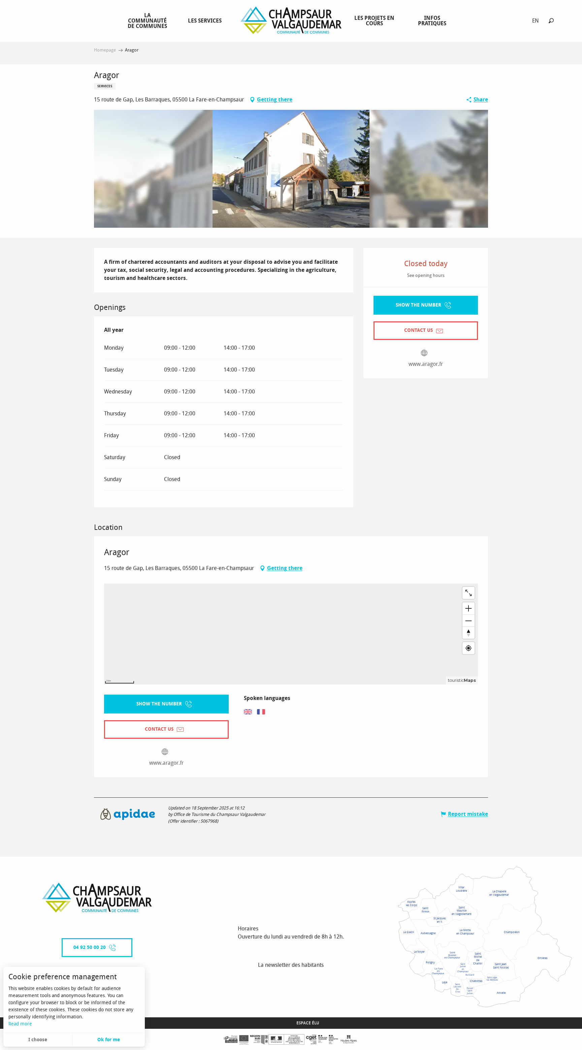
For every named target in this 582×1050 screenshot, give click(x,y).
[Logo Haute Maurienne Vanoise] (97, 898)
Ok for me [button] (108, 1040)
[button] (551, 20)
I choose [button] (37, 1040)
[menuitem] (148, 20)
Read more (20, 1024)
